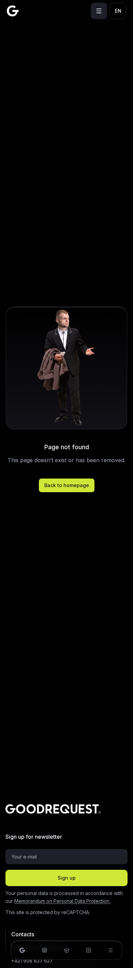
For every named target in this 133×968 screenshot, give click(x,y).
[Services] (66, 950)
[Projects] (44, 950)
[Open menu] (99, 11)
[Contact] (88, 950)
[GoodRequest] (13, 10)
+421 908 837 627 (32, 961)
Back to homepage (66, 485)
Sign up (67, 878)
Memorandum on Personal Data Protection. (62, 901)
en (118, 11)
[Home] (22, 950)
